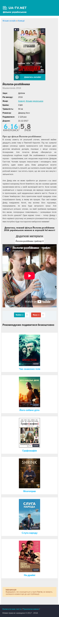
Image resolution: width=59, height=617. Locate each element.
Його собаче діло (29, 410)
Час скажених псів (29, 369)
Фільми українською (34, 101)
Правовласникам (31, 609)
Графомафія (29, 450)
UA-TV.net (15, 8)
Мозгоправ (29, 491)
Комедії (21, 101)
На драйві (29, 575)
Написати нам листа (11, 609)
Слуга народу (29, 533)
